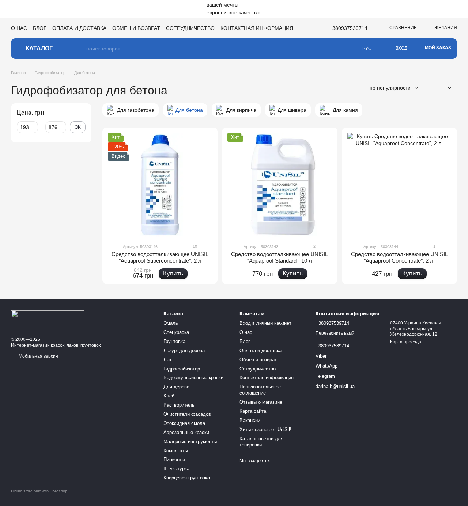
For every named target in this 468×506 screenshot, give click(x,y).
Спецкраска (176, 332)
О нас (19, 28)
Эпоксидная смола (184, 423)
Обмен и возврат (136, 28)
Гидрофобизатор (181, 369)
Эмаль (170, 323)
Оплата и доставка (79, 28)
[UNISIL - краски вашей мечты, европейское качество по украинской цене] (47, 318)
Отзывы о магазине (260, 402)
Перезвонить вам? (335, 333)
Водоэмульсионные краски (193, 377)
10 (194, 246)
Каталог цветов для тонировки (261, 442)
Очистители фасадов (187, 414)
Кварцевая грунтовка (186, 477)
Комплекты (175, 450)
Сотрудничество (190, 28)
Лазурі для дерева (184, 350)
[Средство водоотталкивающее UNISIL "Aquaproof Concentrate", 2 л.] (399, 185)
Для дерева (176, 386)
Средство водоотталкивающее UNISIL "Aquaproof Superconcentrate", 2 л (160, 257)
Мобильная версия (38, 356)
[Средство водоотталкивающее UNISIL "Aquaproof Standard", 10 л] (279, 185)
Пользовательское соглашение (260, 390)
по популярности (390, 88)
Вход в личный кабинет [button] (265, 323)
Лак (167, 359)
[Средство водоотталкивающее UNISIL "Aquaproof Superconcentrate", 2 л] (160, 185)
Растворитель (179, 405)
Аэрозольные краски (186, 432)
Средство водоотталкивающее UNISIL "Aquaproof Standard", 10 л (279, 257)
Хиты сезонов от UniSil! (265, 429)
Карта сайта (252, 411)
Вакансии (249, 420)
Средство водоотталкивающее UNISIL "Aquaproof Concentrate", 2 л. (399, 257)
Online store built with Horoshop (39, 491)
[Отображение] (444, 88)
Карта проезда (405, 342)
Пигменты (174, 459)
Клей (168, 396)
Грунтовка (174, 341)
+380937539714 (348, 28)
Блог (39, 28)
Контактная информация (256, 28)
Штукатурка (176, 468)
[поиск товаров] (80, 48)
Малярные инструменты (190, 441)
